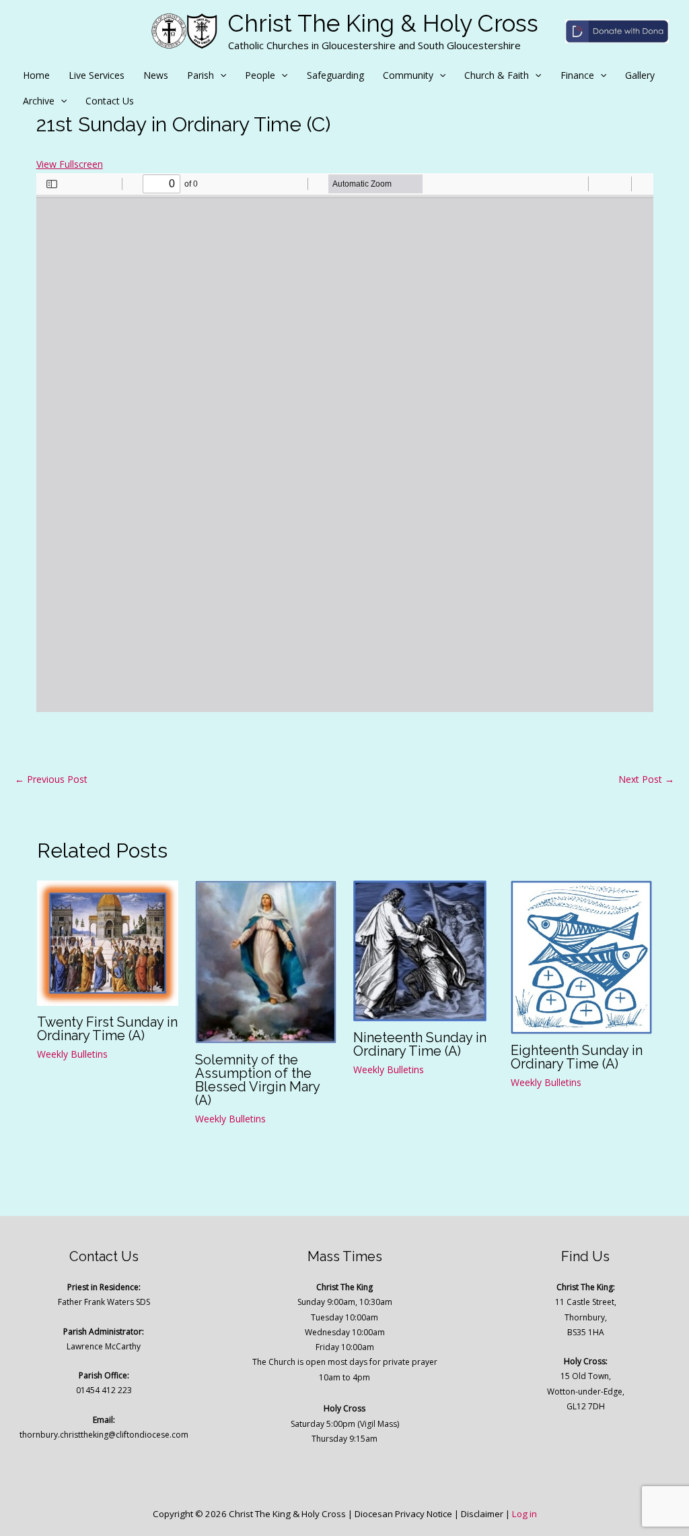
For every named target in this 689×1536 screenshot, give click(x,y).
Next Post (646, 779)
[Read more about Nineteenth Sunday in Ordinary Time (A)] (419, 949)
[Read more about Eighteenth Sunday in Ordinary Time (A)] (581, 956)
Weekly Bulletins (72, 1054)
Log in (524, 1514)
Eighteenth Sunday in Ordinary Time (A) (577, 1057)
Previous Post (51, 779)
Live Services (96, 75)
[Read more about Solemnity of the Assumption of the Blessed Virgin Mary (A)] (265, 961)
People (260, 75)
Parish (200, 75)
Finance (577, 75)
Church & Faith (496, 75)
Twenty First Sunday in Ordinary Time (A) (107, 1029)
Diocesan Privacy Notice (403, 1514)
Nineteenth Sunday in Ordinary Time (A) (419, 1044)
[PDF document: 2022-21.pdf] (344, 442)
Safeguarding (335, 75)
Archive (39, 100)
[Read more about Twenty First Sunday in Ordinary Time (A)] (107, 942)
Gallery (640, 75)
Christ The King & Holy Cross (383, 23)
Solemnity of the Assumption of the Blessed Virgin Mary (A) (257, 1080)
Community (408, 75)
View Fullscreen (69, 164)
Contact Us (109, 100)
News (155, 75)
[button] (220, 75)
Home (36, 75)
